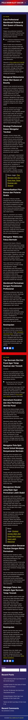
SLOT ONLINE (6, 16)
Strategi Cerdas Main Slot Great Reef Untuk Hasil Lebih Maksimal (14, 536)
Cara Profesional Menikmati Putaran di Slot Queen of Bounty (13, 22)
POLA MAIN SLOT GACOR (16, 718)
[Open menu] (25, 3)
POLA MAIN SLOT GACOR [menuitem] (17, 62)
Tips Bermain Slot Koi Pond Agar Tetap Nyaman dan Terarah (13, 180)
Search (3, 667)
